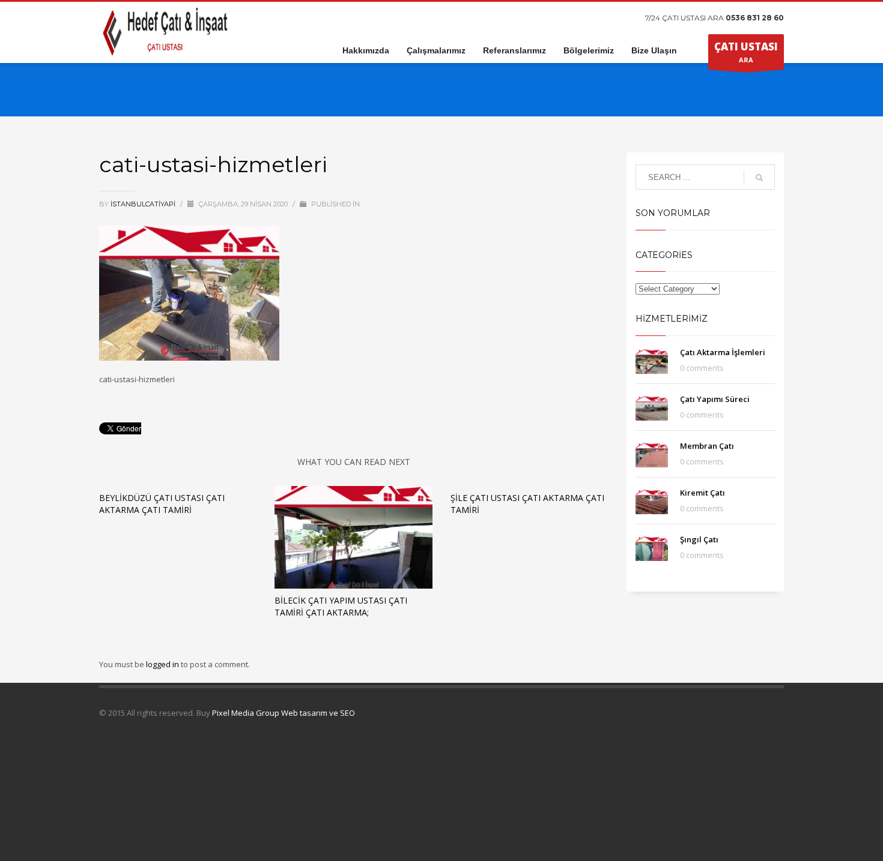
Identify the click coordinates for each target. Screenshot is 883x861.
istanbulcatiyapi (144, 204)
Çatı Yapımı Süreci (715, 399)
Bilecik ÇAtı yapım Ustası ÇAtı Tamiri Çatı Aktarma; (341, 606)
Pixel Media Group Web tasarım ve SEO (283, 712)
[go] (759, 177)
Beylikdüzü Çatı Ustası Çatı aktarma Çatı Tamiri (162, 503)
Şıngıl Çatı (699, 539)
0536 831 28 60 (755, 17)
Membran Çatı (707, 445)
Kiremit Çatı (702, 492)
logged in (163, 664)
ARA (746, 52)
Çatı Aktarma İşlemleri (722, 352)
